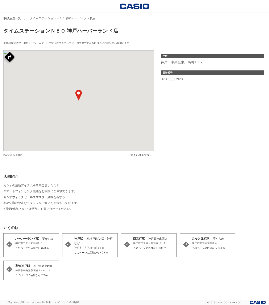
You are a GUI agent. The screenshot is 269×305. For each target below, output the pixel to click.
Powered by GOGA (12, 155)
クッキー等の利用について (46, 302)
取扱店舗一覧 (12, 18)
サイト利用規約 (71, 302)
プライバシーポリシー (17, 302)
